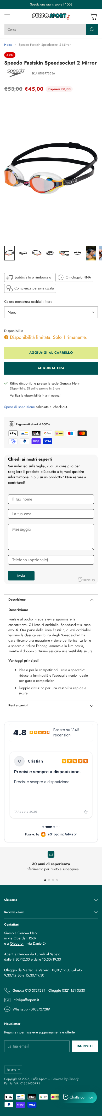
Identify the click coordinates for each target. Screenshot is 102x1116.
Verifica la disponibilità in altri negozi (35, 395)
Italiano (11, 1069)
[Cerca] (92, 29)
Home (8, 44)
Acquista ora (51, 368)
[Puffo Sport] (51, 16)
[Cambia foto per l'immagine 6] (77, 253)
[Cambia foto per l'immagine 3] (36, 253)
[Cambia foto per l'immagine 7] (91, 253)
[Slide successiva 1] (45, 880)
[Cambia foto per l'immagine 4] (50, 253)
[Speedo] (16, 74)
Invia (21, 575)
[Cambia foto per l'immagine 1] (9, 253)
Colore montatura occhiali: (28, 301)
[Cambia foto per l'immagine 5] (64, 253)
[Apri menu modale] (7, 16)
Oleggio (17, 943)
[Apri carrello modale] (93, 16)
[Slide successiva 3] (53, 880)
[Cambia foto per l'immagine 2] (23, 253)
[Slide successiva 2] (49, 880)
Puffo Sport (39, 1079)
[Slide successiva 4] (57, 880)
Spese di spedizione (19, 406)
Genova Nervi (28, 933)
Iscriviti (85, 1046)
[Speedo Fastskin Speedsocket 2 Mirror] (51, 170)
